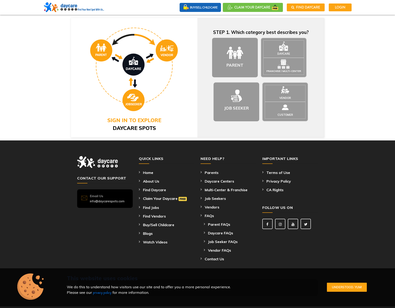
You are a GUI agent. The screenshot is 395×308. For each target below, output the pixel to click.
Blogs (148, 233)
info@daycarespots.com (107, 201)
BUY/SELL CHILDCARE (203, 7)
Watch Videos (155, 242)
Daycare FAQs (220, 233)
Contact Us (214, 259)
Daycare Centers (219, 181)
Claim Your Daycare (161, 198)
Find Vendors (154, 216)
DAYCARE (283, 53)
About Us (151, 181)
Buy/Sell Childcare (158, 224)
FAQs (209, 215)
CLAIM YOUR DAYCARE (252, 7)
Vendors (212, 207)
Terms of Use (278, 172)
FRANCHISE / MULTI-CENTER (283, 71)
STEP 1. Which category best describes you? (261, 32)
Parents (211, 172)
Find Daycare (307, 7)
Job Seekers (215, 198)
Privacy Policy (278, 181)
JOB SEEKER (236, 108)
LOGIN (340, 7)
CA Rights (274, 190)
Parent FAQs (219, 224)
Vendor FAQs (219, 250)
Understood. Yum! (347, 287)
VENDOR (285, 98)
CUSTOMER (285, 114)
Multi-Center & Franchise (226, 190)
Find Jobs (151, 207)
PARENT (234, 65)
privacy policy (102, 292)
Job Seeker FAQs (223, 241)
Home (148, 172)
